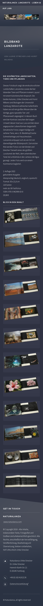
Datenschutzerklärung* (19, 584)
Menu (39, 3)
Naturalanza (10, 3)
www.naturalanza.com (12, 522)
